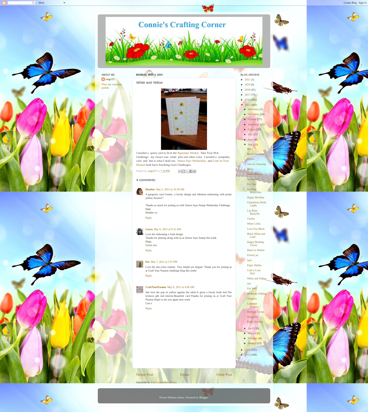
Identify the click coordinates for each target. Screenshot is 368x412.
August (252, 129)
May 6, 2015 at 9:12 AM (167, 229)
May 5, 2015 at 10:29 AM (170, 189)
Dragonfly (252, 316)
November (254, 114)
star (249, 283)
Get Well (252, 288)
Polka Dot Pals (255, 321)
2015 (248, 104)
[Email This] (180, 171)
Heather (150, 189)
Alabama (252, 298)
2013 (248, 354)
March (251, 333)
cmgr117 (110, 79)
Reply (148, 217)
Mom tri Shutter (256, 250)
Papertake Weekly (188, 152)
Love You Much (255, 228)
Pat (147, 261)
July (250, 134)
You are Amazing (256, 164)
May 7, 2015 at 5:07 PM (164, 261)
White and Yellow (256, 278)
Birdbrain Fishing (256, 293)
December (254, 109)
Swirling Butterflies (254, 191)
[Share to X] (187, 171)
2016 (248, 99)
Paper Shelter (254, 265)
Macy (250, 149)
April (251, 328)
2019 (248, 84)
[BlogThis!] (184, 171)
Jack (249, 260)
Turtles (251, 218)
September (254, 124)
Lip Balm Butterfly (253, 212)
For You (251, 184)
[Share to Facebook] (191, 171)
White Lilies (253, 223)
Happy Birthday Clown (255, 244)
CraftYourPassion (155, 287)
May (250, 144)
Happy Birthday (255, 197)
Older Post (224, 375)
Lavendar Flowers (253, 305)
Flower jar (252, 255)
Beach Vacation (255, 154)
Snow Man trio (255, 174)
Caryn (149, 229)
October (252, 119)
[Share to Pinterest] (194, 171)
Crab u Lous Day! (253, 272)
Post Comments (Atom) (164, 382)
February (253, 338)
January (252, 343)
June (250, 139)
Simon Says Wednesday (192, 160)
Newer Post (144, 375)
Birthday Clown (255, 311)
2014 (248, 349)
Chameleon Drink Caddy (256, 204)
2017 (248, 94)
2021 (248, 79)
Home (184, 375)
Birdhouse (252, 179)
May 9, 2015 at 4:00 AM (180, 287)
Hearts (250, 159)
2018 (248, 89)
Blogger (203, 397)
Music (250, 169)
